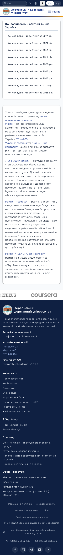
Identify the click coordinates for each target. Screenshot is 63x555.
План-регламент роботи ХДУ (20, 402)
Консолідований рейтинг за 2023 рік (29, 78)
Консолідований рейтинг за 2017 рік (29, 35)
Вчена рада (9, 392)
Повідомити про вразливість (31, 517)
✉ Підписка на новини (16, 411)
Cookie (44, 510)
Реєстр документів (14, 406)
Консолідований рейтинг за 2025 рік (29, 92)
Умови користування (26, 510)
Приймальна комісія (15, 424)
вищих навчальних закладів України (27, 120)
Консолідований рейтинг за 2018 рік (29, 50)
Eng (57, 3)
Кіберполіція (10, 482)
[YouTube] (40, 550)
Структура (9, 388)
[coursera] (43, 295)
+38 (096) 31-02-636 (20, 541)
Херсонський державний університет (38, 523)
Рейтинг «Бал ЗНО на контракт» (25, 253)
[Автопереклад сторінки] (36, 3)
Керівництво (10, 383)
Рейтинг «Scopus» (16, 201)
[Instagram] (23, 550)
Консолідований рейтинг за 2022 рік (29, 71)
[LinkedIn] (48, 550)
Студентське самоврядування (21, 451)
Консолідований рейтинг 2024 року (29, 85)
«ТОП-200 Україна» (17, 160)
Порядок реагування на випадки (22, 464)
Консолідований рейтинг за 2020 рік (30, 64)
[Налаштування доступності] (42, 3)
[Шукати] (30, 3)
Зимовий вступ (12, 429)
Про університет (13, 378)
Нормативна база (13, 397)
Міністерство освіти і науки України (24, 477)
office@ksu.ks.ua (48, 541)
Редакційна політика (20, 504)
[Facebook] (15, 550)
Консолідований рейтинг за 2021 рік (29, 43)
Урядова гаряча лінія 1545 (18, 486)
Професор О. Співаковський (20, 336)
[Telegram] (31, 550)
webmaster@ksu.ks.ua (15, 364)
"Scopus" (22, 142)
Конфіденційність (45, 504)
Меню (56, 11)
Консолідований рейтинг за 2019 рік (29, 57)
